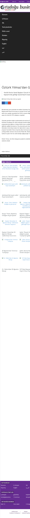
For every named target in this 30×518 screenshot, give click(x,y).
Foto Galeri (21, 1)
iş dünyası (3, 494)
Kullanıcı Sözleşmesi (15, 513)
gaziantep (16, 494)
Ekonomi (3, 485)
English (15, 488)
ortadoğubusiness (6, 497)
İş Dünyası (16, 485)
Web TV (14, 1)
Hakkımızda (15, 511)
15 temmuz (16, 497)
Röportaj (3, 488)
